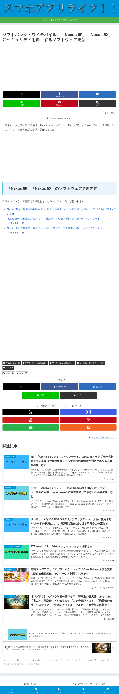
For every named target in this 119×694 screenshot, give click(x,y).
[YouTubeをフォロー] (30, 420)
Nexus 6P (23, 373)
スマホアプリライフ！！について (88, 684)
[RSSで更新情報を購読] (88, 427)
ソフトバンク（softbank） (36, 363)
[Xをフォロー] (30, 412)
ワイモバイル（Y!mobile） (63, 363)
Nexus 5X (10, 373)
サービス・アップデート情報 (91, 363)
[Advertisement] (59, 66)
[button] (97, 103)
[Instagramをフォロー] (88, 412)
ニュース (9, 367)
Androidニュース (13, 363)
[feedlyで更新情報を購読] (30, 427)
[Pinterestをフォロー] (88, 420)
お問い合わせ (30, 684)
